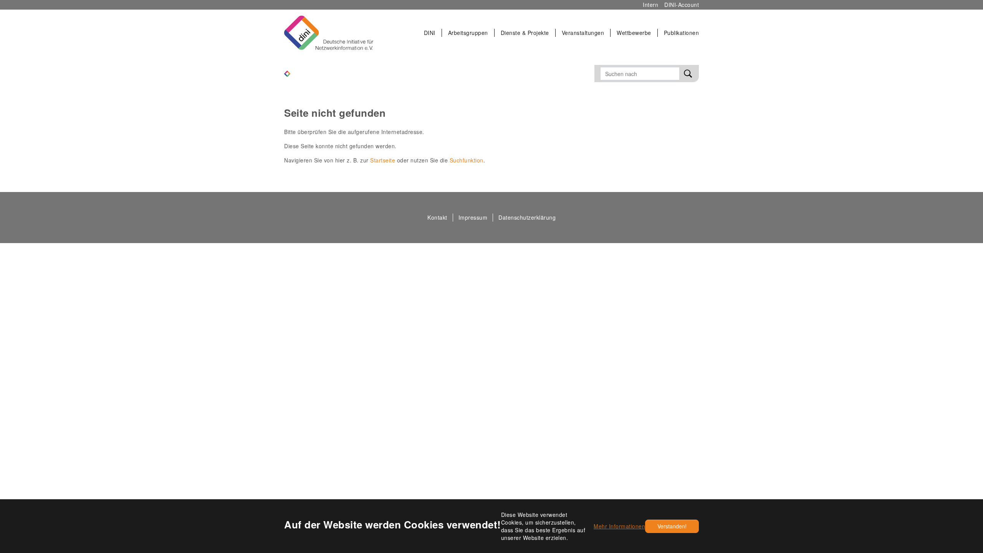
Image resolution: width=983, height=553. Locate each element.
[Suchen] (688, 73)
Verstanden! (672, 526)
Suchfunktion (466, 160)
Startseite (382, 160)
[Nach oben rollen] (960, 476)
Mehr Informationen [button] (619, 526)
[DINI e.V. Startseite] (328, 33)
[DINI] (287, 73)
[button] (430, 33)
